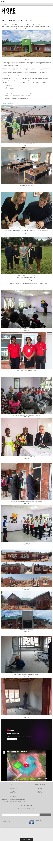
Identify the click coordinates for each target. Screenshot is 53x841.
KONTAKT (13, 784)
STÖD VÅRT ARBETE (39, 784)
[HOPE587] (9, 11)
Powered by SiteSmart (27, 839)
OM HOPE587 (13, 796)
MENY (4, 1)
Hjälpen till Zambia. (10, 103)
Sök (45, 814)
